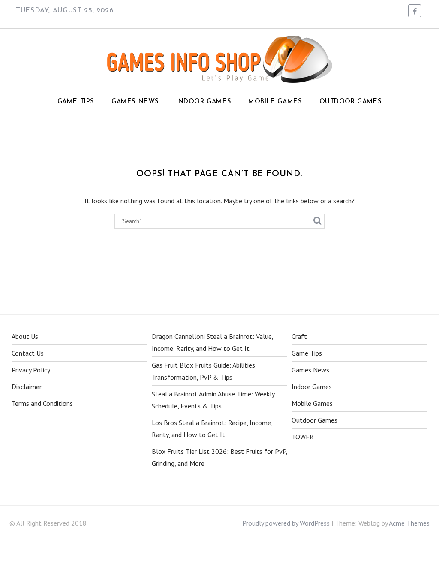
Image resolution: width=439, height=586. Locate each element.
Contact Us (28, 353)
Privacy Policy (31, 369)
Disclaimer (27, 386)
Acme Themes (409, 523)
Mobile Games (275, 102)
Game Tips (75, 102)
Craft (299, 336)
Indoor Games (203, 102)
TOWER (303, 436)
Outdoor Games (350, 102)
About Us (25, 336)
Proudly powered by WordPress (286, 523)
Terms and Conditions (42, 403)
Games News (135, 102)
